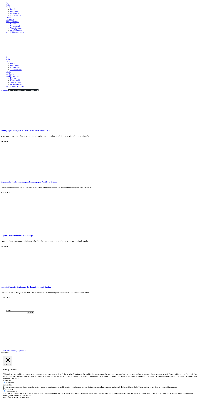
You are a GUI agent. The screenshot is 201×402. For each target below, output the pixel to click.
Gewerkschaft (15, 13)
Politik (8, 7)
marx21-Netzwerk (12, 22)
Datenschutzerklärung (9, 350)
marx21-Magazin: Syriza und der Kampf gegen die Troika (26, 287)
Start (7, 3)
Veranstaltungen (16, 28)
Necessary (10, 383)
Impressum (21, 350)
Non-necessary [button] (8, 389)
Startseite (4, 90)
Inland (12, 9)
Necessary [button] (7, 380)
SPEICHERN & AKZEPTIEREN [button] (16, 398)
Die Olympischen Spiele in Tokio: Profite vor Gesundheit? (25, 130)
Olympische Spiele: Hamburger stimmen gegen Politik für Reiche (29, 182)
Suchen (8, 310)
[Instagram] (9, 347)
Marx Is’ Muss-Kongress (15, 32)
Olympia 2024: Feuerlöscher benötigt (17, 235)
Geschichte (10, 20)
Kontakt (13, 24)
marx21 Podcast (16, 30)
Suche (8, 5)
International (14, 11)
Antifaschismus (16, 15)
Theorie (8, 18)
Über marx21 (15, 26)
